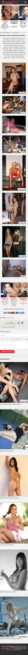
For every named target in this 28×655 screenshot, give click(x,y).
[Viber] (23, 313)
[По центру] (16, 339)
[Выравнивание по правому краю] (19, 339)
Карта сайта (17, 645)
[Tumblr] (21, 313)
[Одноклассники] (7, 313)
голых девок (11, 648)
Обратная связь (11, 645)
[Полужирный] (3, 339)
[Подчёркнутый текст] (8, 339)
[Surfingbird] (19, 313)
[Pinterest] (11, 313)
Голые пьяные (10, 317)
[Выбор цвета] (24, 339)
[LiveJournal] (17, 313)
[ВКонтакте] (5, 313)
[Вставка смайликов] (22, 339)
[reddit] (15, 313)
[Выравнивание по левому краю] (13, 339)
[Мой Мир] (9, 313)
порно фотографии (6, 647)
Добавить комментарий (7, 351)
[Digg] (13, 313)
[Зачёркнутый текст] (10, 339)
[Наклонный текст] (5, 339)
